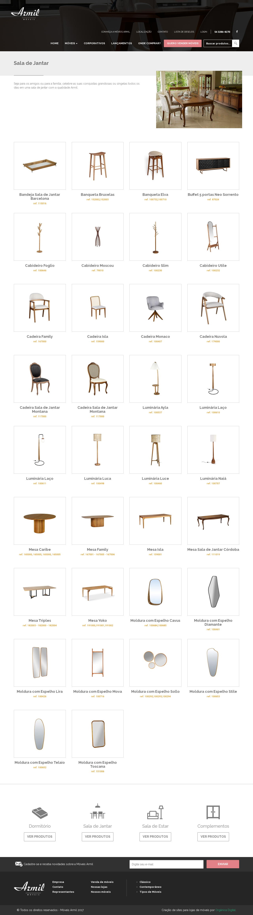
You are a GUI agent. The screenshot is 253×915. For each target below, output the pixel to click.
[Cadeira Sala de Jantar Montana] (40, 379)
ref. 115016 (39, 203)
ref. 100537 (155, 412)
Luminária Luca (97, 479)
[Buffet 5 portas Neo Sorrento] (213, 166)
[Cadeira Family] (40, 308)
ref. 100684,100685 (155, 625)
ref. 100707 (213, 483)
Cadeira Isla (97, 337)
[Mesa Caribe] (40, 521)
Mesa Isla (155, 550)
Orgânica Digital (225, 910)
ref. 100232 (213, 270)
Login (203, 32)
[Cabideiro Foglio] (40, 237)
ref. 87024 (213, 199)
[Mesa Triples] (40, 592)
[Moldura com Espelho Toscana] (98, 734)
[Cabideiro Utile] (213, 237)
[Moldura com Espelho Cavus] (155, 592)
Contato (163, 32)
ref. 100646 (39, 270)
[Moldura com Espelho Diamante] (213, 592)
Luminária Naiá (213, 479)
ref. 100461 (213, 629)
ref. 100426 (39, 696)
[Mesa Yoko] (98, 592)
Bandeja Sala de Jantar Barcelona (39, 197)
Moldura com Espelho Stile (213, 692)
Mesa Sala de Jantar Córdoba (213, 550)
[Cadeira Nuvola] (213, 308)
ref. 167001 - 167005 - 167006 (98, 554)
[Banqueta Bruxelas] (98, 166)
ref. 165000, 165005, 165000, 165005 (39, 554)
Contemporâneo (150, 886)
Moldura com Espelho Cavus (155, 621)
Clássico (145, 881)
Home (55, 43)
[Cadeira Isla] (98, 308)
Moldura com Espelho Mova (97, 692)
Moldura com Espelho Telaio (40, 763)
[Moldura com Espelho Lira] (40, 663)
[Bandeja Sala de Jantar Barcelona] (40, 166)
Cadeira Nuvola (213, 337)
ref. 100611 (39, 483)
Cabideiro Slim (155, 266)
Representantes (63, 891)
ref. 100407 (155, 341)
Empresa (58, 881)
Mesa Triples (40, 621)
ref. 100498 (97, 483)
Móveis (70, 43)
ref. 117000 (39, 416)
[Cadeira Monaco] (155, 308)
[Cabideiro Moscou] (98, 237)
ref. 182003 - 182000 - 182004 (40, 625)
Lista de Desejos (184, 32)
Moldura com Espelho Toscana (97, 764)
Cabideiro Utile (213, 266)
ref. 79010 (97, 270)
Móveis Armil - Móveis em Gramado (29, 13)
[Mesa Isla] (155, 521)
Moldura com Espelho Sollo (155, 692)
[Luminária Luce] (155, 450)
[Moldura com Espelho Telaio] (40, 734)
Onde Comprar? (149, 43)
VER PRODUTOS (39, 836)
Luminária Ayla (155, 408)
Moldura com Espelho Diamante (213, 622)
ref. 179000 (213, 341)
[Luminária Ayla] (155, 379)
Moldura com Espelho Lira (40, 692)
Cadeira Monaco (155, 337)
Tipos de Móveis (150, 891)
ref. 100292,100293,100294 (155, 696)
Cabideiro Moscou (97, 266)
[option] (199, 99)
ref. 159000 (97, 341)
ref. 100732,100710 (155, 199)
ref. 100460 (155, 483)
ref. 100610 (213, 412)
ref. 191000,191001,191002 (97, 625)
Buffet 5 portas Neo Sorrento (213, 195)
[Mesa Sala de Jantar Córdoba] (213, 521)
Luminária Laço (213, 408)
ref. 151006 (97, 771)
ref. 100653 (213, 696)
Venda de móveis (102, 881)
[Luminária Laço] (213, 379)
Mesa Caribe (40, 550)
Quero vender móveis (182, 43)
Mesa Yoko (97, 621)
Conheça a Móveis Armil (115, 32)
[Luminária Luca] (98, 450)
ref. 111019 (213, 554)
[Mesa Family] (98, 521)
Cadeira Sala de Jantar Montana (40, 410)
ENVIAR (223, 864)
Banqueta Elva (155, 195)
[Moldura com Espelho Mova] (98, 663)
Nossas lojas (99, 886)
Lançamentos (121, 43)
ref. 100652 (39, 767)
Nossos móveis (101, 891)
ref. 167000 (39, 341)
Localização (143, 32)
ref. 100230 (155, 270)
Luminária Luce (155, 479)
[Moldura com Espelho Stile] (213, 663)
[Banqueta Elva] (155, 166)
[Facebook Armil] (239, 33)
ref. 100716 (97, 696)
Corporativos (94, 43)
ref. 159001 (155, 554)
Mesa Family (97, 550)
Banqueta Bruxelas (97, 195)
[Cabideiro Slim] (155, 237)
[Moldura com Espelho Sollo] (155, 663)
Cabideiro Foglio (40, 266)
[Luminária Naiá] (213, 450)
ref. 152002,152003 (98, 199)
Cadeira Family (40, 337)
